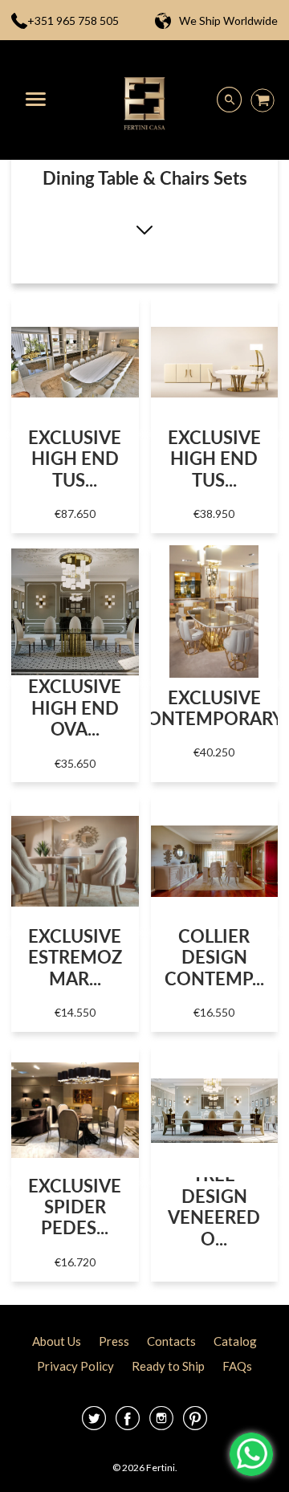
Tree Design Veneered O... (214, 1206)
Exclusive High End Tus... (74, 458)
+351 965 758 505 (73, 20)
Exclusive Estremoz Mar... (75, 957)
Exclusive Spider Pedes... (74, 1207)
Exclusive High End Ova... (74, 707)
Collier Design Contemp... (214, 957)
